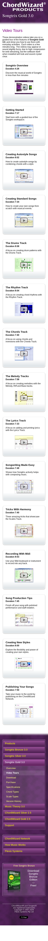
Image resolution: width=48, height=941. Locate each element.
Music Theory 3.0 (15, 806)
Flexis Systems (13, 851)
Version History (13, 801)
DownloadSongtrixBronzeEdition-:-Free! (33, 878)
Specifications (13, 787)
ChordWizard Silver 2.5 (18, 812)
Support (9, 825)
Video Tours (12, 772)
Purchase (11, 782)
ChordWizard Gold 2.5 (17, 819)
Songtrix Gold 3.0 (15, 762)
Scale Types (12, 796)
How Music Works (15, 844)
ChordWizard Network (17, 838)
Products (10, 743)
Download (11, 777)
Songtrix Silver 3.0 (15, 756)
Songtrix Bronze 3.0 (16, 749)
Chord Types (12, 791)
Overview (11, 768)
